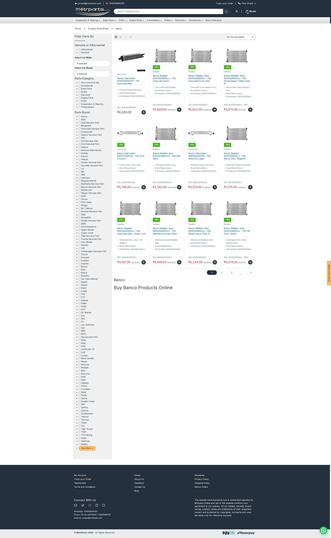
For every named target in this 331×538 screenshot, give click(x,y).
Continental (86, 132)
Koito (83, 340)
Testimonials (80, 483)
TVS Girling (86, 435)
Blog (136, 490)
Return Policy (201, 487)
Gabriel (84, 300)
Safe (83, 214)
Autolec (85, 263)
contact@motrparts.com (89, 3)
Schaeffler (86, 217)
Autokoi (85, 260)
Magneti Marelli (88, 180)
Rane (83, 392)
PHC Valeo (86, 202)
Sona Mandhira (88, 226)
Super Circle (87, 233)
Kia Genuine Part (89, 337)
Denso (84, 285)
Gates (84, 303)
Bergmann (86, 125)
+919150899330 (116, 3)
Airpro (84, 116)
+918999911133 (104, 515)
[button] (323, 530)
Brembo (85, 275)
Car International (89, 279)
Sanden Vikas (87, 401)
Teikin (84, 422)
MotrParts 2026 (85, 532)
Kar (83, 328)
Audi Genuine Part (90, 122)
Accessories (194, 20)
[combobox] (168, 11)
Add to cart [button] (143, 112)
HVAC (121, 20)
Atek (83, 119)
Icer (83, 315)
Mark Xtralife (87, 358)
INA (83, 318)
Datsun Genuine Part (91, 135)
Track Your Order (329, 273)
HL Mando (86, 312)
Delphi (84, 282)
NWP (83, 196)
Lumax (84, 355)
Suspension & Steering (86, 20)
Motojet (84, 367)
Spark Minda (87, 230)
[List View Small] (130, 37)
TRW (83, 432)
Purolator (86, 389)
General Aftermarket (91, 150)
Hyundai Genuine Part (92, 165)
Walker (84, 444)
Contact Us (139, 487)
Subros (84, 410)
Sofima (84, 407)
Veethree (85, 441)
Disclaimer (200, 475)
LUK (83, 352)
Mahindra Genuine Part (92, 184)
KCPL (83, 334)
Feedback (139, 483)
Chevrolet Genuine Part (92, 128)
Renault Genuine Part (91, 211)
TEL (83, 426)
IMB (83, 174)
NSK (83, 380)
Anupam (85, 257)
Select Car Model (83, 68)
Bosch (84, 272)
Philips (84, 205)
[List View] (125, 37)
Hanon (84, 156)
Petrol (84, 386)
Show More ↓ (87, 448)
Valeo (83, 438)
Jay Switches (87, 324)
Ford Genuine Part (90, 144)
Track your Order (224, 3)
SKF (83, 404)
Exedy (84, 291)
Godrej (84, 153)
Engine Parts (135, 20)
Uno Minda (86, 242)
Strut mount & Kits (90, 82)
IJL (82, 168)
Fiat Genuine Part (89, 141)
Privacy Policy (202, 479)
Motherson (86, 190)
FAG (83, 294)
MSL (83, 370)
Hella (83, 306)
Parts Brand (247, 3)
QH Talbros (86, 208)
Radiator (156, 72)
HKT (83, 309)
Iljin (82, 171)
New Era (85, 374)
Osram (84, 199)
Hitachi (84, 159)
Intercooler (121, 74)
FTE (83, 297)
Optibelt (85, 383)
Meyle (84, 361)
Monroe (85, 364)
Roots (84, 395)
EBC (83, 138)
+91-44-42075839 (88, 515)
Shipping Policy (202, 483)
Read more (214, 110)
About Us (139, 479)
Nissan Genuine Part (91, 193)
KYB (83, 346)
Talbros (85, 416)
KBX (83, 331)
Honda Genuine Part (91, 162)
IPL (82, 321)
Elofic (83, 288)
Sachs (84, 398)
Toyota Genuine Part (91, 239)
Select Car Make (83, 57)
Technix (85, 419)
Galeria (84, 147)
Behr (83, 269)
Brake (167, 20)
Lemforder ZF (88, 349)
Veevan (84, 245)
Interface (85, 177)
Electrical (179, 20)
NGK (83, 376)
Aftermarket (87, 49)
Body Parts (108, 20)
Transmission (153, 20)
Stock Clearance (213, 20)
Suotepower (87, 413)
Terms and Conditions (84, 487)
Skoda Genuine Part (91, 220)
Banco (84, 266)
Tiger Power (87, 429)
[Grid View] (120, 37)
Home (78, 28)
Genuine (85, 52)
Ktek (83, 343)
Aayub (84, 254)
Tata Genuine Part (90, 236)
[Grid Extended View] (116, 37)
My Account (80, 475)
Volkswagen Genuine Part (93, 251)
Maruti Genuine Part (91, 187)
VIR (83, 248)
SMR (83, 223)
